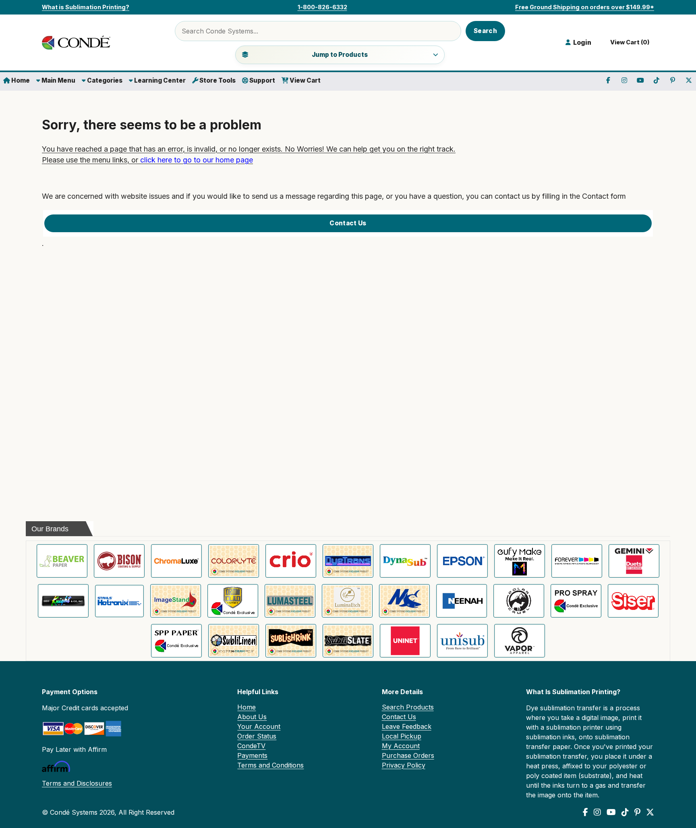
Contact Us (347, 223)
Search (485, 31)
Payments (252, 755)
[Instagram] (597, 812)
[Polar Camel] (519, 601)
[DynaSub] (405, 561)
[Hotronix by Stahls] (119, 601)
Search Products (408, 707)
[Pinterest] (637, 812)
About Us (252, 717)
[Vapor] (519, 641)
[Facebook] (585, 812)
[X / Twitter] (650, 812)
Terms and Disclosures (77, 783)
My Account (401, 746)
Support (261, 80)
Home (20, 80)
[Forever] (577, 561)
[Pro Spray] (576, 601)
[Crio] (291, 561)
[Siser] (633, 601)
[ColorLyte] (233, 561)
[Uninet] (405, 641)
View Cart (304, 80)
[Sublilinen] (233, 641)
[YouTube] (611, 812)
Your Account (258, 726)
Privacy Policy (403, 765)
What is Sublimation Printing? (85, 7)
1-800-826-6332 (322, 7)
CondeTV (251, 746)
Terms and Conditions (270, 765)
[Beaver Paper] (62, 561)
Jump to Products (340, 54)
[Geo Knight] (63, 601)
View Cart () (629, 42)
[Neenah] (461, 601)
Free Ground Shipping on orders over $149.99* (584, 7)
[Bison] (119, 561)
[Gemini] (634, 561)
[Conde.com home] (78, 42)
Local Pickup (401, 736)
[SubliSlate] (348, 641)
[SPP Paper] (176, 641)
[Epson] (462, 561)
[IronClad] (233, 601)
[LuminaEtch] (347, 601)
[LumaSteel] (290, 601)
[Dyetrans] (348, 561)
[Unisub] (462, 641)
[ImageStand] (175, 601)
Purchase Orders (408, 755)
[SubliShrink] (291, 641)
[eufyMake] (519, 561)
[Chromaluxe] (176, 561)
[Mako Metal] (404, 601)
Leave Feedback (406, 726)
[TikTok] (625, 812)
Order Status (256, 736)
